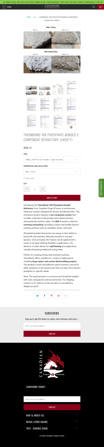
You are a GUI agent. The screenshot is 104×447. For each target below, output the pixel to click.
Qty (25, 184)
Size (25, 154)
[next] (77, 50)
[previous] (26, 50)
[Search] (94, 7)
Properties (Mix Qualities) (36, 166)
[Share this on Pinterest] (51, 296)
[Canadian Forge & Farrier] (52, 7)
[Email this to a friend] (66, 296)
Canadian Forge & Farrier (55, 436)
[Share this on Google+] (59, 296)
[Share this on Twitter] (37, 296)
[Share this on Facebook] (44, 296)
